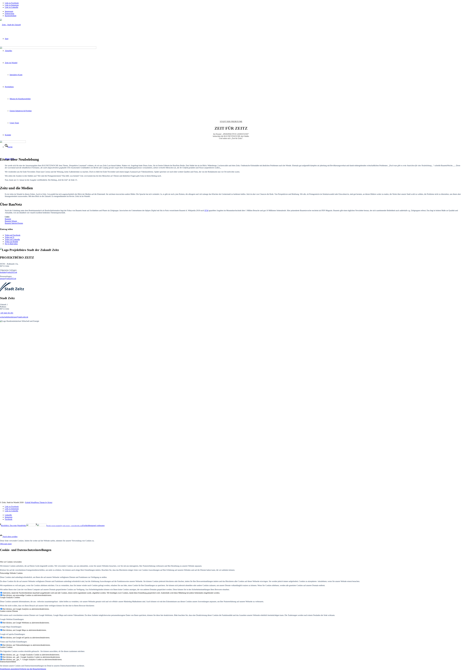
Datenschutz (9, 14)
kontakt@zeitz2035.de (8, 272)
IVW (206, 210)
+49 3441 (4, 313)
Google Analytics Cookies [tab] (10, 597)
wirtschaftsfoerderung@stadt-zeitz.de (14, 317)
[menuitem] (233, 11)
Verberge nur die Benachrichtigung (32, 669)
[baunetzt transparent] (13, 142)
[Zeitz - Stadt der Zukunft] (10, 25)
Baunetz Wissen (11, 221)
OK (1, 544)
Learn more (7, 544)
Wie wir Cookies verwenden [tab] (11, 562)
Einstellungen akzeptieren (9, 669)
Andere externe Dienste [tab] (9, 611)
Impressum (9, 11)
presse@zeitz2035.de (8, 279)
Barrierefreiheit (10, 16)
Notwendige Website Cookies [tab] (11, 573)
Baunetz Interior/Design (14, 223)
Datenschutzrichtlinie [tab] (8, 662)
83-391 (10, 313)
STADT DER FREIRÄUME (231, 121)
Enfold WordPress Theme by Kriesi (38, 502)
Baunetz (8, 219)
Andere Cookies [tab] (6, 647)
